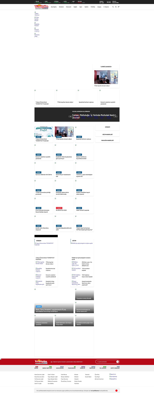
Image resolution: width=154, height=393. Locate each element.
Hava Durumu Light (39, 374)
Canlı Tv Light (37, 383)
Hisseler (82, 367)
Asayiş (99, 7)
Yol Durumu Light (38, 379)
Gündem (61, 7)
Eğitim (86, 7)
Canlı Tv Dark (51, 374)
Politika (93, 7)
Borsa (36, 367)
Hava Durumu (60, 367)
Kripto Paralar (115, 367)
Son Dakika (51, 383)
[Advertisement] (77, 51)
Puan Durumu (72, 367)
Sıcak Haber (88, 376)
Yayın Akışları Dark (52, 379)
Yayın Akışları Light (53, 376)
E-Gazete (106, 7)
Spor (80, 7)
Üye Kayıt (97, 376)
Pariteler (92, 367)
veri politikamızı (95, 390)
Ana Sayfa (53, 7)
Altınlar (76, 374)
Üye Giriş (97, 374)
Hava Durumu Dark (39, 376)
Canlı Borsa (64, 374)
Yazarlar (87, 374)
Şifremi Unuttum (99, 379)
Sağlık (75, 7)
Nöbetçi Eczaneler (52, 381)
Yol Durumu (103, 367)
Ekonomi (68, 7)
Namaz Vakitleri (47, 367)
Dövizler (76, 376)
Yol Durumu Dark (38, 381)
